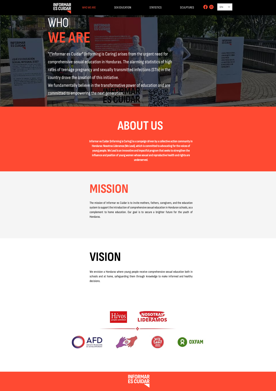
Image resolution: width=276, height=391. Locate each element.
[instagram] (211, 7)
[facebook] (205, 7)
